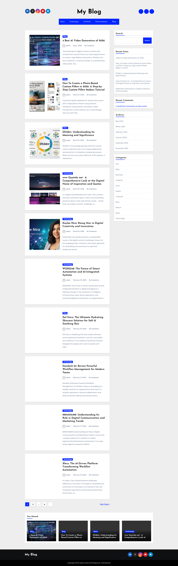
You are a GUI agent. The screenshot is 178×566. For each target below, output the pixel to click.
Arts (117, 164)
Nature (118, 208)
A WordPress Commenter (125, 106)
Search (119, 33)
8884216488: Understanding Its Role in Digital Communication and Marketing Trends (84, 418)
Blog (114, 22)
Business (119, 175)
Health (118, 191)
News (62, 22)
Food (118, 186)
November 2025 (122, 148)
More (117, 202)
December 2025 (122, 143)
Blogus (95, 563)
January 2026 (121, 137)
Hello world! (142, 106)
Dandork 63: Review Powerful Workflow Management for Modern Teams (83, 369)
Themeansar (105, 563)
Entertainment (101, 22)
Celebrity (119, 180)
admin (68, 46)
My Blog (89, 12)
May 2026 (120, 121)
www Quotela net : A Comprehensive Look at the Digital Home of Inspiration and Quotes (83, 180)
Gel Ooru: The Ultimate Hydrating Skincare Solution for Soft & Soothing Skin (83, 320)
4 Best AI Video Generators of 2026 (84, 40)
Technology (74, 22)
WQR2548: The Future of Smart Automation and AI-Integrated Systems (81, 272)
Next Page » (105, 504)
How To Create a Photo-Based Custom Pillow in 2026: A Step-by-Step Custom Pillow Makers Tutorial (84, 86)
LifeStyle (87, 22)
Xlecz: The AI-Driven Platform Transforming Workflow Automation (80, 466)
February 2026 (121, 132)
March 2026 (120, 127)
